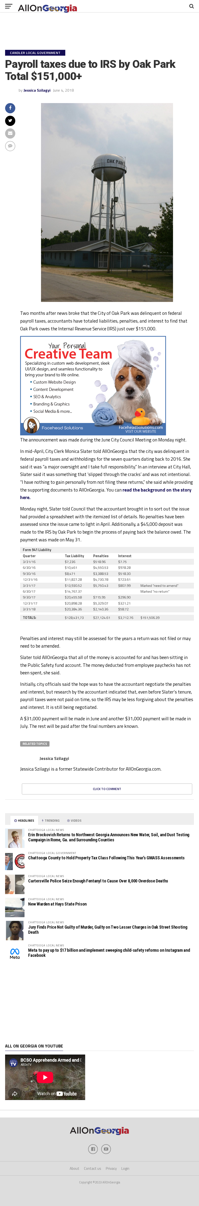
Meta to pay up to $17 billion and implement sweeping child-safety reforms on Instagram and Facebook (109, 953)
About (74, 1168)
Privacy (111, 1168)
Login (125, 1168)
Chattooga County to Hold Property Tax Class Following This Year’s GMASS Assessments (106, 857)
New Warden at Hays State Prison (57, 904)
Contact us (92, 1168)
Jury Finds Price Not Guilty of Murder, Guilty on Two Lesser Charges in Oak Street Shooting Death (107, 929)
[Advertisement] (99, 1003)
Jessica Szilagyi (37, 90)
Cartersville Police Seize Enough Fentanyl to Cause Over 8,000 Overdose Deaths (98, 880)
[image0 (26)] (93, 434)
